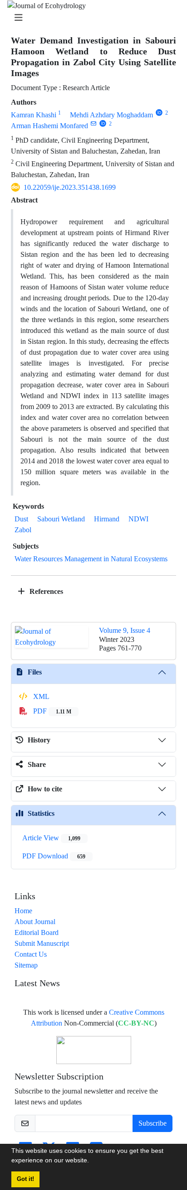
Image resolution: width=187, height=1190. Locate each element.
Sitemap (26, 965)
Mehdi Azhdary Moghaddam (111, 115)
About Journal (35, 921)
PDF (51, 711)
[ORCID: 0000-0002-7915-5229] (159, 112)
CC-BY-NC (136, 1023)
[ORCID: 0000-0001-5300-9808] (102, 123)
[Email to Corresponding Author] (93, 123)
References (45, 591)
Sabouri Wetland (61, 519)
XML (40, 696)
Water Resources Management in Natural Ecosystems (91, 558)
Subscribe (152, 1123)
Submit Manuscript (42, 943)
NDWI (138, 519)
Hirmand (106, 519)
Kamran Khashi (33, 115)
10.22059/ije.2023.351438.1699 (70, 187)
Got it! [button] (25, 1179)
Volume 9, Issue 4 (124, 630)
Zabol (23, 529)
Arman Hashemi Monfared (49, 125)
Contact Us (31, 954)
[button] (92, 1161)
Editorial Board (37, 932)
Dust (21, 519)
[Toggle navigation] (90, 17)
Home (23, 910)
